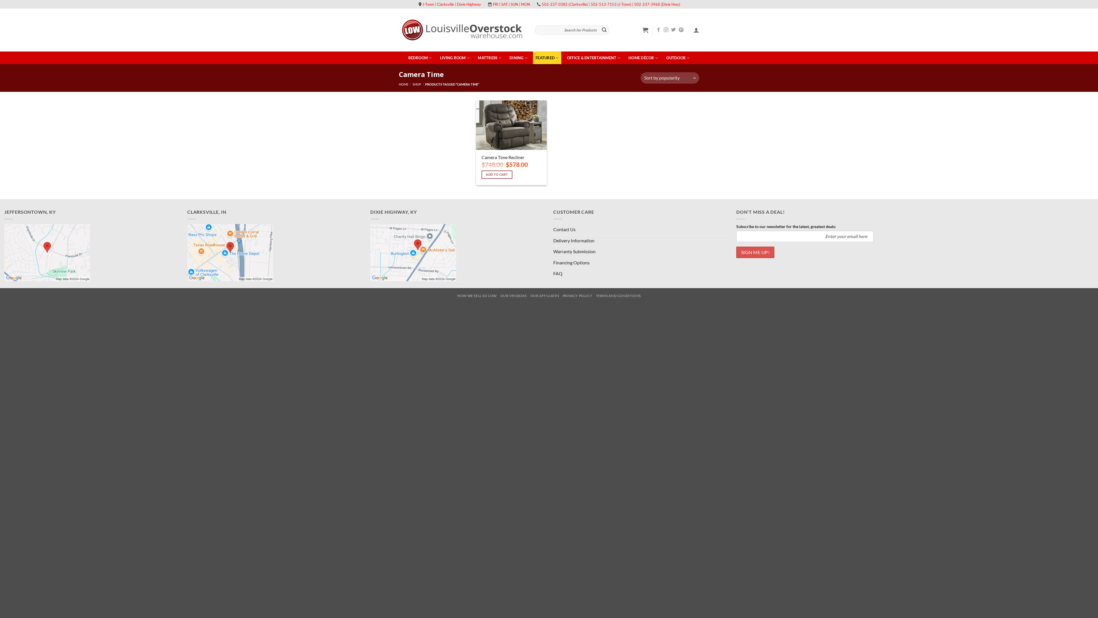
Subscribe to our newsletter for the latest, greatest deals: (786, 226)
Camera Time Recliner (503, 157)
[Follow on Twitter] (673, 30)
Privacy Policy (577, 296)
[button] (645, 30)
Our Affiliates (544, 296)
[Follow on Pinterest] (681, 30)
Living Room (453, 58)
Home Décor (641, 58)
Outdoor (676, 58)
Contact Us (564, 229)
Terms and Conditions (618, 296)
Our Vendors (513, 296)
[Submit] (604, 30)
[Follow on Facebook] (658, 30)
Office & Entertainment (591, 58)
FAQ (557, 273)
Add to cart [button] (497, 174)
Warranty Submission (574, 251)
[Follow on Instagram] (666, 30)
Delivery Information (573, 240)
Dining (517, 58)
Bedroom (418, 58)
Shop (417, 84)
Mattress (487, 58)
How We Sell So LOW (477, 296)
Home (403, 84)
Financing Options (571, 262)
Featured (545, 58)
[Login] (696, 30)
